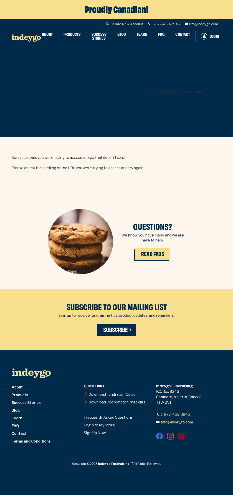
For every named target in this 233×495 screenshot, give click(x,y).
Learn (17, 418)
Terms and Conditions (31, 441)
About (17, 387)
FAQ (15, 426)
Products (20, 395)
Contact (19, 433)
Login (214, 36)
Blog (16, 410)
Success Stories (26, 402)
